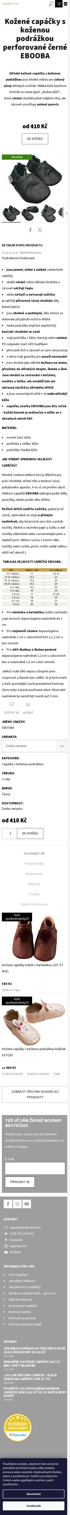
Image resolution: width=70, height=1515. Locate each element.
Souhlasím (34, 1506)
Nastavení (34, 1494)
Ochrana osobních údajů (25, 1324)
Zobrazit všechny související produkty (35, 1094)
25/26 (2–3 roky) (11, 990)
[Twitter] (39, 230)
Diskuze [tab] (34, 884)
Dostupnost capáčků (22, 1306)
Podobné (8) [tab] (34, 864)
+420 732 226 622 (21, 1233)
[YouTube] (26, 1204)
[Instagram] (17, 1204)
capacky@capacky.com (25, 1227)
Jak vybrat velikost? (22, 1281)
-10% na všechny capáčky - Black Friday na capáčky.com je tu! (30, 1377)
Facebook (16, 1240)
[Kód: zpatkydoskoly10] (35, 937)
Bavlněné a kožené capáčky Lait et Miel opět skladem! (32, 1364)
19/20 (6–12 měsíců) (38, 1074)
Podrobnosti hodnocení (18, 258)
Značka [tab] (34, 894)
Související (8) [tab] (34, 853)
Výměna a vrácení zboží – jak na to (32, 1293)
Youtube (15, 1252)
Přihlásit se (20, 1182)
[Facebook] (30, 230)
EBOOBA (8, 727)
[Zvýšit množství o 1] (14, 831)
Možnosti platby (19, 1312)
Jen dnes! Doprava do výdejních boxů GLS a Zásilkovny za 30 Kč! (34, 1350)
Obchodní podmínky (22, 1318)
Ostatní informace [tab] (34, 904)
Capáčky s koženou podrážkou (22, 764)
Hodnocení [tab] (34, 874)
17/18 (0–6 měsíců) (12, 1074)
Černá (6, 794)
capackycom (18, 1246)
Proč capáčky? (18, 1274)
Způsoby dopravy (20, 1299)
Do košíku (35, 138)
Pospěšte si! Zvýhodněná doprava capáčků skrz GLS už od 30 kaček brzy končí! (35, 1392)
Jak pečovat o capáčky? (24, 1287)
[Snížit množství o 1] (14, 836)
